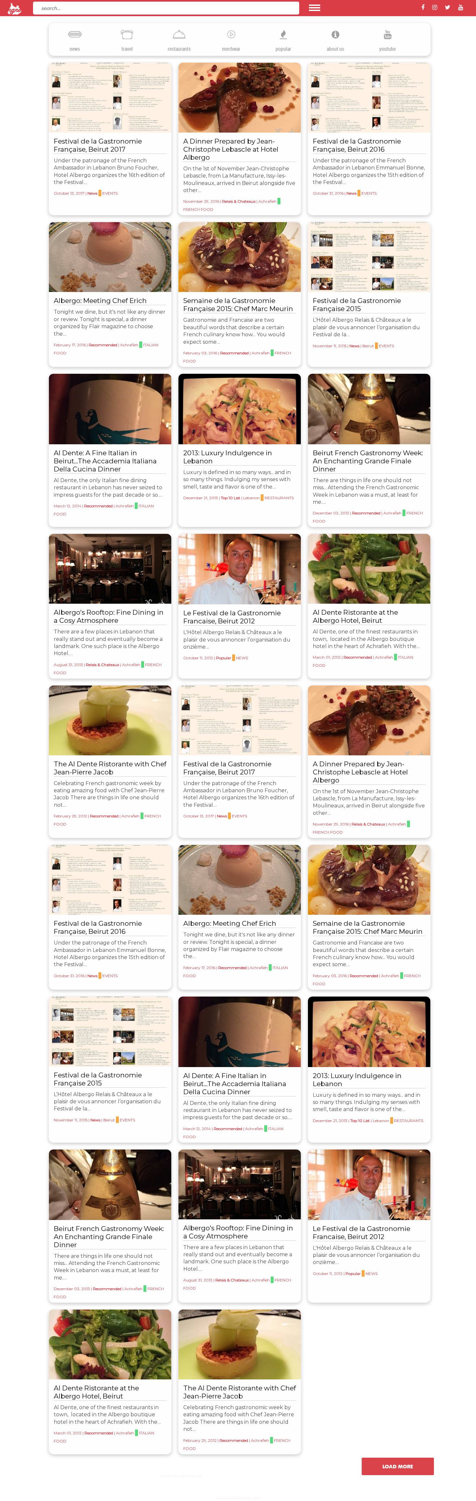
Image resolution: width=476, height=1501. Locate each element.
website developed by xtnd (180, 1476)
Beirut (368, 345)
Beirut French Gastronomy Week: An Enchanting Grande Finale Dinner (368, 461)
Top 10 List (230, 497)
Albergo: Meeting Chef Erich (100, 301)
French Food (198, 209)
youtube (387, 49)
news (75, 49)
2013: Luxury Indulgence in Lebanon (227, 457)
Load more (397, 1466)
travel (127, 49)
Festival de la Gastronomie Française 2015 (357, 305)
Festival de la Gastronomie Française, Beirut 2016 (357, 145)
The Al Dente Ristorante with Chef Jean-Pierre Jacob (110, 768)
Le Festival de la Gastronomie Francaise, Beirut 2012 (232, 617)
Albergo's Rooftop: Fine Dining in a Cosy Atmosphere (109, 616)
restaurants (179, 49)
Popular (223, 657)
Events (110, 193)
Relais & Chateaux (238, 201)
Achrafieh (267, 201)
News (92, 193)
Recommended (103, 344)
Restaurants (279, 497)
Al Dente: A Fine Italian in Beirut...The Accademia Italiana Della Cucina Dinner (105, 461)
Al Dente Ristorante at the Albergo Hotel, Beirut (355, 616)
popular (283, 49)
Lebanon (251, 497)
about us (335, 49)
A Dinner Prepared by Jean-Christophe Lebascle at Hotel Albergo (230, 149)
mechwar (231, 49)
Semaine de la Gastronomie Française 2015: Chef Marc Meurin (238, 305)
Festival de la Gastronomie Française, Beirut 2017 (98, 145)
